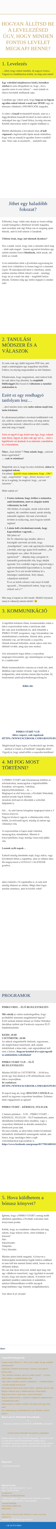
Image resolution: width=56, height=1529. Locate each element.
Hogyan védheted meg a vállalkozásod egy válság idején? (24, 1391)
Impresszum (6, 1508)
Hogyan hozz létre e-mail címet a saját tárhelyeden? (22, 1394)
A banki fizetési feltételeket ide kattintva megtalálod (28, 1433)
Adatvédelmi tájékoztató (11, 1506)
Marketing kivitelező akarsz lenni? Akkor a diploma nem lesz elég (27, 1388)
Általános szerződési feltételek (13, 1496)
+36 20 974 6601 (14, 1525)
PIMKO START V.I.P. (28, 731)
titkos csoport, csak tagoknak (28, 735)
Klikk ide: (28, 686)
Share (2, 1349)
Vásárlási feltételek (9, 1503)
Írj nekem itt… (8, 1493)
